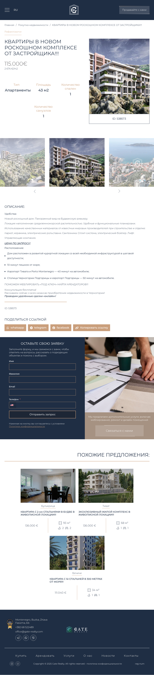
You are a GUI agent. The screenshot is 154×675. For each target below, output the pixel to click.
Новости (108, 655)
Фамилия (14, 373)
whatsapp (17, 327)
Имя (11, 361)
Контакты (131, 655)
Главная (9, 25)
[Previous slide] (34, 191)
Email (12, 386)
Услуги (69, 655)
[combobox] (12, 405)
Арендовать (45, 655)
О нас (87, 655)
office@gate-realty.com (29, 631)
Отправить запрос (42, 414)
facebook (63, 327)
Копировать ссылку (94, 327)
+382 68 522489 (24, 627)
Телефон (14, 399)
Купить (21, 655)
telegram (40, 327)
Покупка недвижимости (33, 25)
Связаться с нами (119, 430)
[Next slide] (119, 191)
